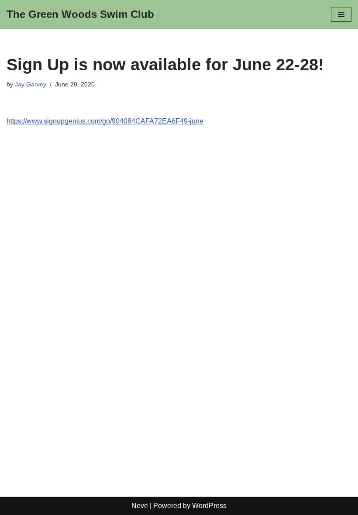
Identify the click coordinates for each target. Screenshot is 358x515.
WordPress (209, 505)
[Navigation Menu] (341, 14)
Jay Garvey (30, 84)
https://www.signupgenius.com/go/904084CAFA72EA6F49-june (105, 121)
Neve (139, 505)
